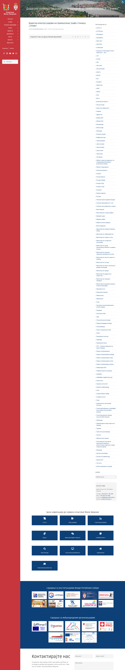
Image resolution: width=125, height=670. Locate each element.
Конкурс (98, 173)
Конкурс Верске (100, 177)
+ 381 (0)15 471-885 (105, 495)
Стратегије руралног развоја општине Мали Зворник (104, 416)
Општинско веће (101, 313)
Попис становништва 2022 (103, 330)
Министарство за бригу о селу (104, 237)
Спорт (98, 400)
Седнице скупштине (101, 384)
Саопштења (99, 380)
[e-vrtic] (39, 600)
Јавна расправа (100, 140)
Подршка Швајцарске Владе (104, 323)
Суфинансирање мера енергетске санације (105, 424)
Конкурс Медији (100, 180)
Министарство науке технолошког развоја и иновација (105, 266)
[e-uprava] (56, 592)
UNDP (97, 88)
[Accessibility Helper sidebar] (123, 1)
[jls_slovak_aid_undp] (72, 621)
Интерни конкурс (101, 134)
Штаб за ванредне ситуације (104, 466)
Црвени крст (99, 460)
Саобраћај (99, 374)
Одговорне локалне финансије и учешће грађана (105, 306)
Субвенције (99, 420)
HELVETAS (99, 44)
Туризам (98, 428)
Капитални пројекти (101, 170)
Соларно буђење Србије (102, 393)
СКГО (97, 390)
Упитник (98, 435)
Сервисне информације (102, 387)
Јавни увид (99, 153)
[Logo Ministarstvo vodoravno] (39, 592)
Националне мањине (102, 292)
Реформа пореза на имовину (104, 370)
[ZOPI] (89, 600)
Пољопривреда (100, 326)
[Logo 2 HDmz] (72, 600)
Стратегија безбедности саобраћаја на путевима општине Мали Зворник (106, 410)
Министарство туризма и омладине (103, 279)
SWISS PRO (99, 85)
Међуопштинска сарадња (103, 222)
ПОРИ (98, 333)
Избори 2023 (99, 121)
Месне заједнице (101, 226)
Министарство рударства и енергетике (103, 274)
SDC (97, 78)
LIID (97, 56)
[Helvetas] (56, 621)
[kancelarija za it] (89, 592)
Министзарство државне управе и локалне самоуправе (105, 284)
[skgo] (72, 592)
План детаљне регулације (103, 320)
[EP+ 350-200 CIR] (72, 632)
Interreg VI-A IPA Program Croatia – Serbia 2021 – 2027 (105, 51)
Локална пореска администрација (105, 199)
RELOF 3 (98, 72)
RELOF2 (98, 75)
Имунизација (99, 124)
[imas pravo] (56, 600)
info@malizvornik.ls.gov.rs (108, 497)
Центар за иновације (102, 453)
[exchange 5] (39, 621)
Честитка (99, 463)
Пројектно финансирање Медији (105, 354)
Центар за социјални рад (103, 456)
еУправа (98, 111)
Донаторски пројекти (102, 101)
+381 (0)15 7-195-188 (107, 494)
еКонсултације (100, 104)
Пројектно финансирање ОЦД (104, 357)
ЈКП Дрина (99, 157)
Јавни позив (99, 150)
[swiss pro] (105, 621)
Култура (98, 196)
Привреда (99, 339)
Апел (97, 95)
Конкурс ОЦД (100, 183)
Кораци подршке (101, 193)
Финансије (99, 450)
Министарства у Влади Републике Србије (105, 230)
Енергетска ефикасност (102, 108)
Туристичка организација (103, 431)
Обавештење (100, 295)
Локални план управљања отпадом (106, 206)
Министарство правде (102, 270)
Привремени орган (101, 343)
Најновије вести (100, 289)
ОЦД (97, 317)
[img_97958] (105, 592)
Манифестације (100, 216)
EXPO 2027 (99, 41)
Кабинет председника (102, 167)
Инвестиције (99, 127)
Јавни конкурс (100, 144)
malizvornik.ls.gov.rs (106, 499)
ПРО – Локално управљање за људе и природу (104, 347)
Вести (98, 98)
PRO (97, 62)
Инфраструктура (101, 137)
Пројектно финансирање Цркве (105, 364)
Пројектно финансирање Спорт (104, 361)
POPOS (98, 59)
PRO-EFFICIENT (100, 69)
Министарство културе (102, 262)
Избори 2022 (99, 118)
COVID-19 (98, 28)
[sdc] (89, 621)
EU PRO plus (99, 31)
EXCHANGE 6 (99, 37)
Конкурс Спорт (100, 186)
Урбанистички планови (102, 438)
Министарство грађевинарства (104, 234)
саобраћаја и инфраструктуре (104, 377)
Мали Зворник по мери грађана (104, 212)
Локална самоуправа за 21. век (104, 203)
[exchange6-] (89, 632)
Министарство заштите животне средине (105, 258)
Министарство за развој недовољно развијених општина (105, 253)
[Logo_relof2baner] (56, 632)
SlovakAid (98, 82)
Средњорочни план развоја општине (103, 404)
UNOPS (98, 91)
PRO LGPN (99, 65)
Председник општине (102, 336)
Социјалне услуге (101, 397)
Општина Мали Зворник (37, 29)
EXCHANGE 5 (99, 34)
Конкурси (99, 190)
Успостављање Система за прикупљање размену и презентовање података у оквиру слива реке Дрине (105, 444)
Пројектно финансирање (103, 351)
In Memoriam (99, 47)
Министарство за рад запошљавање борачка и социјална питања (105, 247)
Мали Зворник (100, 209)
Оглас (97, 302)
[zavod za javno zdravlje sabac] (105, 600)
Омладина (99, 310)
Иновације (99, 131)
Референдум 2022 (101, 367)
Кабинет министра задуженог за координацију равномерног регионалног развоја (105, 162)
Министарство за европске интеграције (103, 241)
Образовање (99, 298)
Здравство (99, 114)
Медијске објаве (100, 219)
